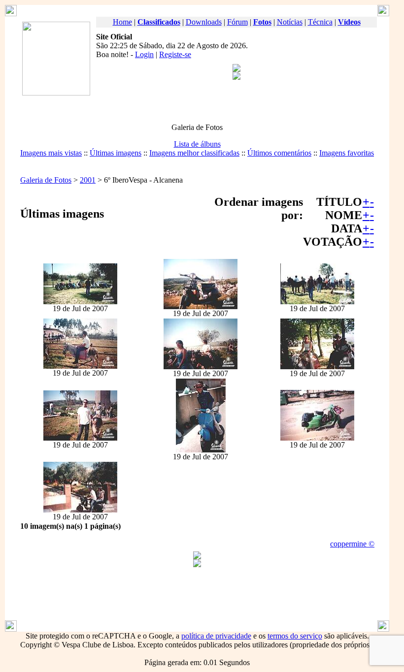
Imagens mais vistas (51, 153)
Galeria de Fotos (45, 180)
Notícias (290, 22)
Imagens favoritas (346, 153)
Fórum (237, 22)
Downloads (204, 22)
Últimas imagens (115, 153)
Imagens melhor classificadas (194, 153)
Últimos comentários (279, 153)
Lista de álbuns (197, 144)
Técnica (320, 22)
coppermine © (352, 544)
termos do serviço (295, 636)
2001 (88, 180)
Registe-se (175, 54)
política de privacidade (216, 636)
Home (122, 22)
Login (144, 54)
